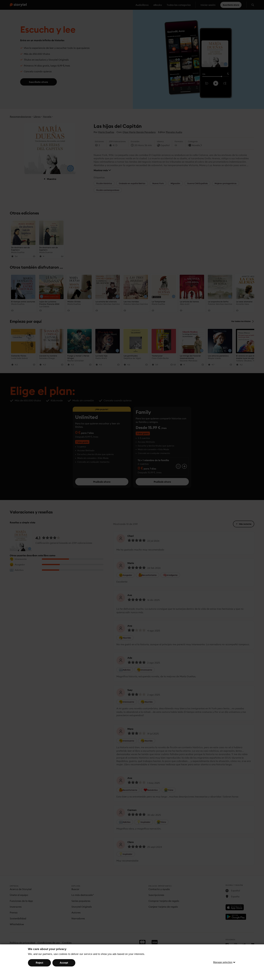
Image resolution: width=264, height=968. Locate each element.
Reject (39, 962)
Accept (64, 962)
